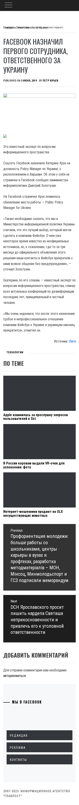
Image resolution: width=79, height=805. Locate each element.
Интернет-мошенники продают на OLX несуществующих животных (33, 513)
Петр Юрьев (50, 80)
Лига (72, 341)
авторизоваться (14, 676)
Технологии (14, 352)
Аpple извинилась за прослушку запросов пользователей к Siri (35, 417)
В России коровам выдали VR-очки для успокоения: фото (34, 465)
